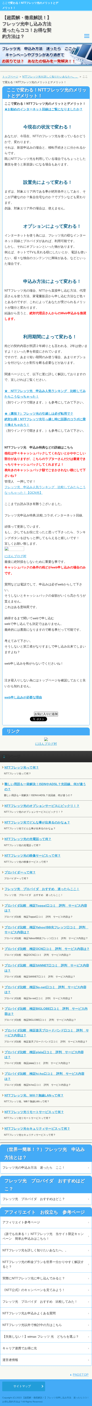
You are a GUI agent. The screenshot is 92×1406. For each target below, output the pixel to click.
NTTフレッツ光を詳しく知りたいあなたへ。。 (50, 76)
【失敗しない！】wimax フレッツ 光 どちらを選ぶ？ (40, 1336)
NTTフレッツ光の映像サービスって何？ (32, 855)
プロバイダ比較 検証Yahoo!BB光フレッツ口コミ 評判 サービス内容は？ (46, 929)
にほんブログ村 (15, 556)
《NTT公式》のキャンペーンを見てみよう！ (33, 1290)
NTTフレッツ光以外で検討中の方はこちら (32, 1325)
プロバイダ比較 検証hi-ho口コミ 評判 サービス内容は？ (44, 1076)
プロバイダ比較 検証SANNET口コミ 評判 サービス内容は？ (46, 968)
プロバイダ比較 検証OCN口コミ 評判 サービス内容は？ (47, 949)
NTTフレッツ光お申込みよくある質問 (29, 1313)
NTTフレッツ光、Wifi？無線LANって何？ (34, 1095)
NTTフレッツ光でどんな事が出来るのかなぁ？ (37, 822)
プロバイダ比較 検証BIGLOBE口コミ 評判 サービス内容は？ (46, 1011)
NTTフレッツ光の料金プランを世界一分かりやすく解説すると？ (43, 1264)
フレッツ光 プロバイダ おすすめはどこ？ (33, 1199)
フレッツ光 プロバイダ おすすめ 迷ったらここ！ (41, 889)
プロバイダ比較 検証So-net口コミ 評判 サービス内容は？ (45, 989)
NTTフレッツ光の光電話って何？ (27, 839)
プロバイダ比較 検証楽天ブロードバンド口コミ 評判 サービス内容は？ (46, 1033)
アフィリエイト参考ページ (21, 1222)
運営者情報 (10, 1360)
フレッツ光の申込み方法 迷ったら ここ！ (33, 1167)
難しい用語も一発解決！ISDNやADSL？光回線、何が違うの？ (45, 786)
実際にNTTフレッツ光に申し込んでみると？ (33, 1278)
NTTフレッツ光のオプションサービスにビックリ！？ (41, 806)
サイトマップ (22, 1386)
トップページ (10, 76)
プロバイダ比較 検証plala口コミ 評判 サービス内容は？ (44, 1054)
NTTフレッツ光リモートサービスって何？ (34, 1112)
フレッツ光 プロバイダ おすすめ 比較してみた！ (39, 1301)
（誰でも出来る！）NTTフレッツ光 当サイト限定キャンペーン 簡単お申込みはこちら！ (43, 1236)
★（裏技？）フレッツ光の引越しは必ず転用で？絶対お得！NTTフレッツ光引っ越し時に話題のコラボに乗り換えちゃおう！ (45, 419)
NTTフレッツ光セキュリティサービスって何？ (37, 1128)
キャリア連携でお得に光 (19, 1348)
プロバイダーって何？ (20, 872)
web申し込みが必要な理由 (23, 697)
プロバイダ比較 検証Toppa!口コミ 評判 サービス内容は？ (45, 908)
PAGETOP (81, 1374)
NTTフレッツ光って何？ (21, 767)
